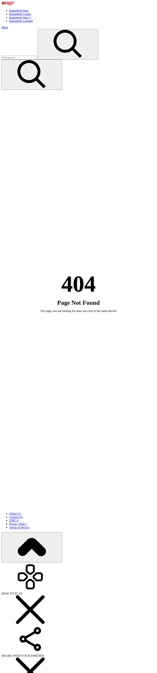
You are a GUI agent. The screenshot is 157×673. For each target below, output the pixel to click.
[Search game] (32, 75)
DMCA (14, 520)
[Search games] (68, 44)
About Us (15, 513)
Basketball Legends (21, 21)
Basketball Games (20, 14)
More (5, 27)
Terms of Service (19, 527)
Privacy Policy (18, 524)
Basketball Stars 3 (20, 17)
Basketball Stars (19, 10)
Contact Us (16, 517)
